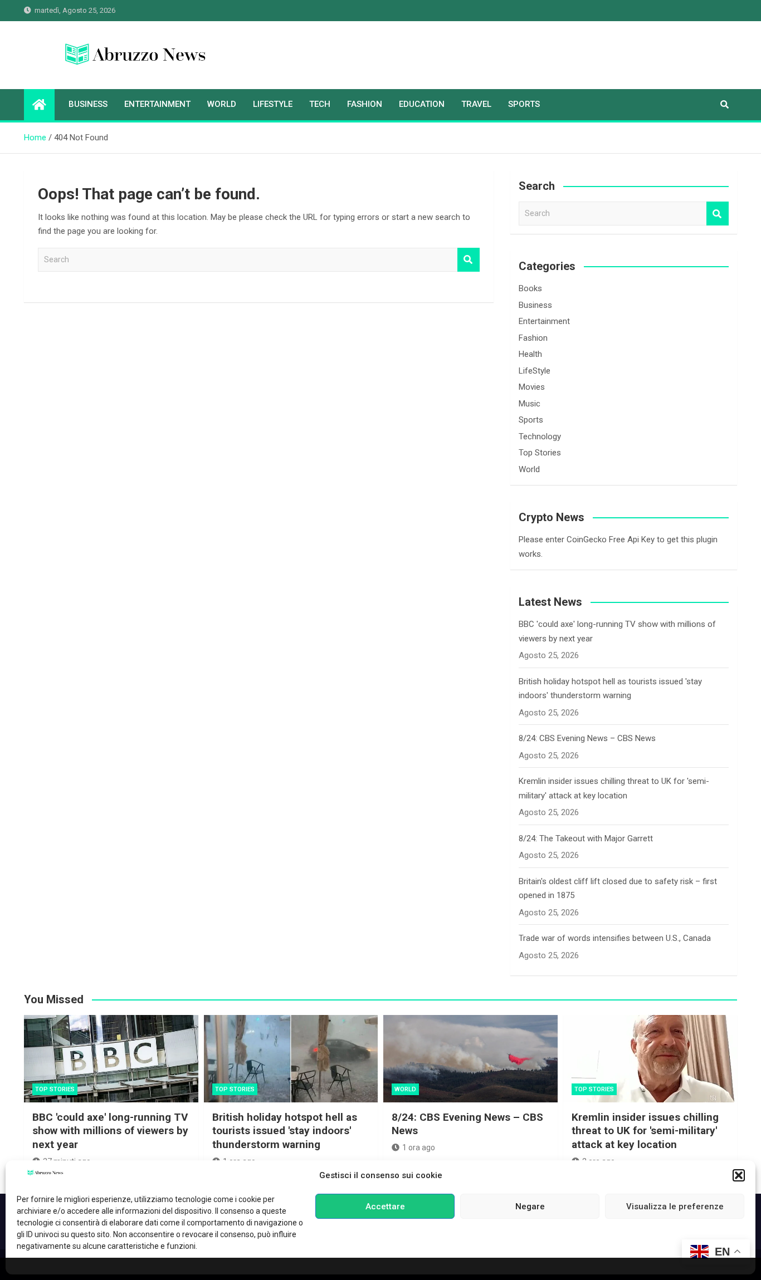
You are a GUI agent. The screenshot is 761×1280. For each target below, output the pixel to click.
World (221, 104)
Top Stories (540, 453)
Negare (530, 1206)
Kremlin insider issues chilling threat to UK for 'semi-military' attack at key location (645, 1131)
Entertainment (157, 104)
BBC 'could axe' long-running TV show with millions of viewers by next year (110, 1131)
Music (529, 404)
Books (530, 288)
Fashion (364, 104)
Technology (540, 436)
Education (422, 104)
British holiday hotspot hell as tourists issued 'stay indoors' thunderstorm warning (284, 1131)
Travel (476, 104)
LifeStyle (272, 104)
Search (468, 260)
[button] (738, 1175)
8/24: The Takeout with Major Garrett (586, 838)
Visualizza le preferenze (675, 1206)
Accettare (385, 1206)
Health (530, 354)
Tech (319, 104)
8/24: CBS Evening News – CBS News (587, 738)
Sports (524, 104)
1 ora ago (418, 1147)
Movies (532, 387)
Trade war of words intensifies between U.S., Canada (615, 938)
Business (88, 104)
